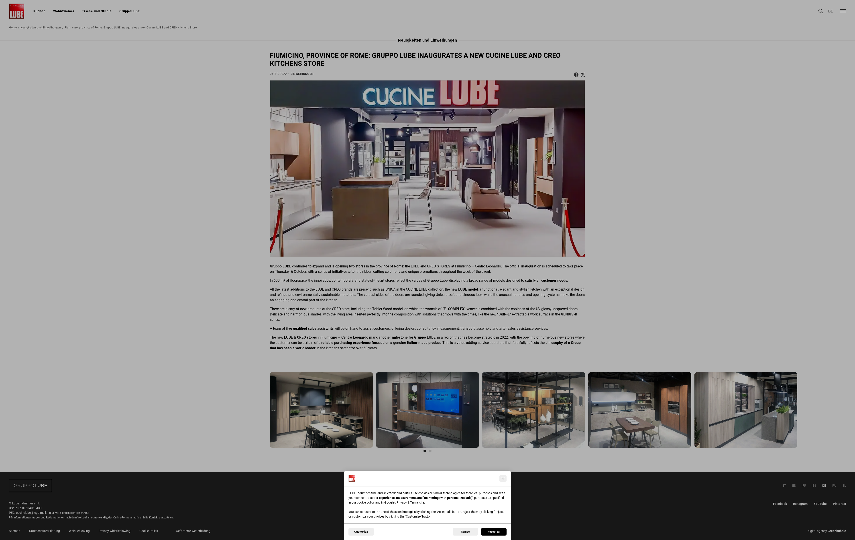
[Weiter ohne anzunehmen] (503, 478)
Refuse (465, 531)
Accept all (494, 531)
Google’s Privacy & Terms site (404, 502)
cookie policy (366, 502)
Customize (361, 531)
